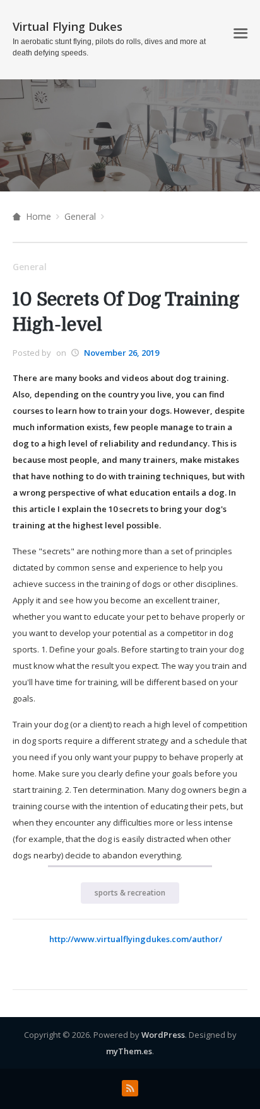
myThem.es (129, 1051)
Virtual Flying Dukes (67, 26)
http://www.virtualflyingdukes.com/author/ (135, 939)
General (80, 216)
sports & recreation (130, 892)
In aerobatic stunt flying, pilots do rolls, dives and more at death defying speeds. (109, 47)
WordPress (163, 1034)
